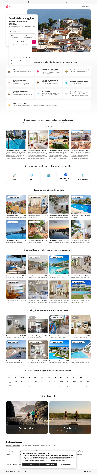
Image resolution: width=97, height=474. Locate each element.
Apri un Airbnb (86, 6)
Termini (24, 471)
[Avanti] (51, 126)
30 (29, 60)
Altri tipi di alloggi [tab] (26, 445)
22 (26, 57)
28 (23, 60)
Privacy (18, 471)
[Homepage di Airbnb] (10, 6)
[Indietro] (45, 126)
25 (14, 60)
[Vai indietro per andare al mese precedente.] (11, 41)
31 (11, 63)
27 (20, 60)
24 (11, 60)
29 (26, 60)
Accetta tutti (31, 464)
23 (29, 57)
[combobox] (22, 32)
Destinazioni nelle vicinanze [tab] (13, 445)
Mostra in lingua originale (63, 2)
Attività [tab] (55, 445)
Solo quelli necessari (48, 464)
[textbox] (15, 37)
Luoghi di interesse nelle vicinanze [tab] (41, 445)
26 (17, 60)
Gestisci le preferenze (66, 464)
